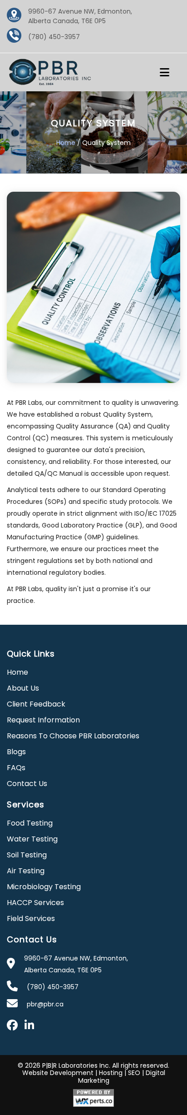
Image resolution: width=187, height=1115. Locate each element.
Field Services (31, 918)
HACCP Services (35, 902)
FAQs (16, 767)
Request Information (43, 720)
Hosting (111, 1072)
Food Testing (30, 823)
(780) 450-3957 (54, 36)
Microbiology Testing (44, 886)
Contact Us (27, 783)
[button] (169, 72)
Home (65, 142)
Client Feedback (36, 704)
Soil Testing (27, 855)
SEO (134, 1072)
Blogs (16, 752)
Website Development (58, 1072)
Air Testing (25, 871)
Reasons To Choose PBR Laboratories (73, 736)
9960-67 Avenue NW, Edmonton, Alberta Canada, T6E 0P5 (80, 16)
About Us (23, 688)
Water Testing (32, 839)
